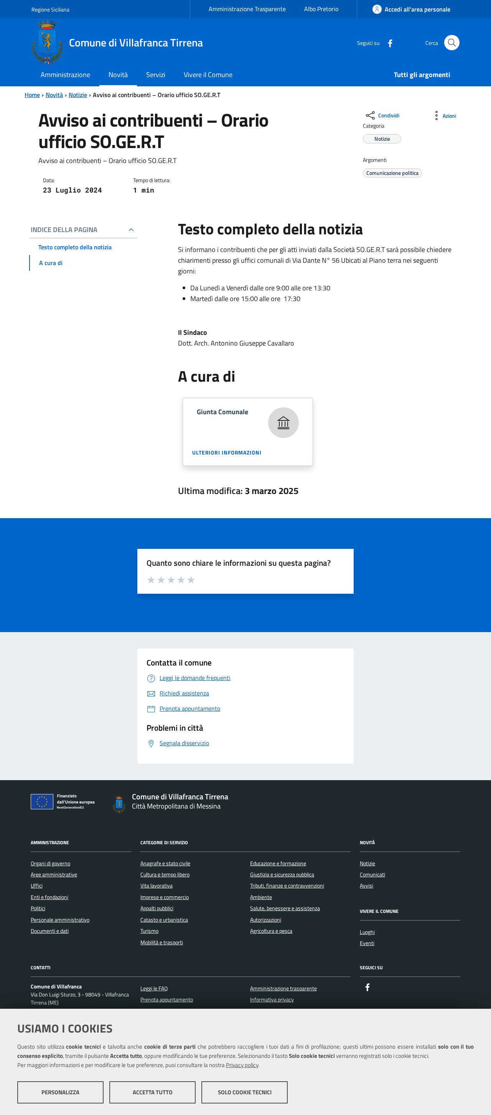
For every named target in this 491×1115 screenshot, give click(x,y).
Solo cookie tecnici (245, 1092)
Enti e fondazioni (49, 897)
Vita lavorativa (156, 885)
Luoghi (367, 932)
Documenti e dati (50, 931)
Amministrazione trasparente (283, 988)
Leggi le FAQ (154, 988)
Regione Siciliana (50, 9)
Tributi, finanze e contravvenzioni (287, 885)
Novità (54, 94)
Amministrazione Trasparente (247, 8)
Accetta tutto (153, 1092)
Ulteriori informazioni (227, 452)
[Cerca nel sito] (452, 42)
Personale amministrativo (60, 920)
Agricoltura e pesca (271, 931)
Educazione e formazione (278, 863)
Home (32, 94)
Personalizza (60, 1092)
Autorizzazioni (265, 920)
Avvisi (366, 885)
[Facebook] (387, 42)
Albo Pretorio (321, 8)
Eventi (367, 943)
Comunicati (372, 874)
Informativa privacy (272, 999)
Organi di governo (50, 863)
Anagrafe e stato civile (165, 863)
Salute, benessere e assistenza (285, 908)
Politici (38, 908)
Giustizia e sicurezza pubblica (282, 874)
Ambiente (261, 897)
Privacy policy (242, 1065)
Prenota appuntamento (166, 999)
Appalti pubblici (156, 908)
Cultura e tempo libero (164, 874)
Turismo (149, 931)
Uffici (37, 885)
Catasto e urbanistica (164, 920)
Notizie (78, 94)
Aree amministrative (54, 874)
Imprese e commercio (164, 897)
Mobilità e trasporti (161, 942)
